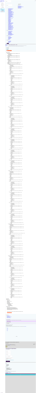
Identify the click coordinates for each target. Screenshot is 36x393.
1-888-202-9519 (10, 372)
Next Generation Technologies (10, 25)
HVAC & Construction (10, 24)
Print (7, 330)
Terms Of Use (7, 365)
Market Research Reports (10, 33)
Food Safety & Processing (10, 14)
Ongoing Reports (9, 41)
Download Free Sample (9, 50)
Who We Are (9, 36)
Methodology (7, 49)
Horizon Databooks (9, 32)
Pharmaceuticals (9, 21)
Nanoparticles (9, 17)
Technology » (9, 22)
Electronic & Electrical (20, 7)
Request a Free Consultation (9, 312)
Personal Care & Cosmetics (10, 28)
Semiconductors (9, 10)
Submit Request (8, 361)
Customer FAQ (7, 364)
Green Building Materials (10, 16)
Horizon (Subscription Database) (9, 369)
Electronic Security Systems (10, 9)
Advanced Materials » (10, 15)
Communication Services (10, 23)
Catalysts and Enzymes (10, 11)
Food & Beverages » (10, 13)
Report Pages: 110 (8, 316)
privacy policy (25, 326)
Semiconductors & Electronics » (10, 8)
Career (8, 39)
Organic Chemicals (9, 27)
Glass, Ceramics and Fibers (10, 18)
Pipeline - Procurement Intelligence (11, 34)
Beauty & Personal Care (20, 6)
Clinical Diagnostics (10, 19)
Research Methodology (10, 37)
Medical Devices (9, 20)
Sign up (7, 43)
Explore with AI (2, 11)
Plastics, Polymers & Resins (10, 29)
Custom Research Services (10, 31)
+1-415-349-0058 (6, 372)
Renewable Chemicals (10, 12)
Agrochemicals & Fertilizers (10, 26)
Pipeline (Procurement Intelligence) (9, 368)
